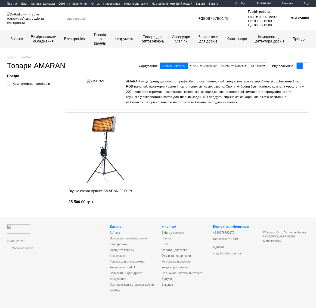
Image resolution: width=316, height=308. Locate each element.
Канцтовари (237, 39)
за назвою (258, 65)
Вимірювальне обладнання (43, 39)
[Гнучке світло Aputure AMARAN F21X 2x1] (105, 150)
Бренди (299, 39)
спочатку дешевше (203, 65)
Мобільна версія (22, 248)
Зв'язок (16, 39)
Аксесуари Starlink (181, 39)
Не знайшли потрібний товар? (172, 3)
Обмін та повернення (73, 3)
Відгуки (200, 3)
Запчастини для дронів (208, 39)
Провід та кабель (100, 39)
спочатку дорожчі (233, 65)
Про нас (12, 3)
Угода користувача (136, 3)
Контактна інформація (105, 3)
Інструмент (124, 39)
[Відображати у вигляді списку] (306, 66)
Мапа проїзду (272, 241)
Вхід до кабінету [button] (173, 232)
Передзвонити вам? (226, 239)
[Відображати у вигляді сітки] (300, 66)
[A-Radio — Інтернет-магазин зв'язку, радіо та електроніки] (18, 228)
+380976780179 (213, 18)
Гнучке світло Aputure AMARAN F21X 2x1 (101, 191)
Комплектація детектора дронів (270, 39)
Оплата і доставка (43, 3)
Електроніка (74, 39)
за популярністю (173, 65)
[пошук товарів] (180, 18)
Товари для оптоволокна (153, 39)
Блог (24, 3)
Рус (243, 3)
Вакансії (214, 3)
